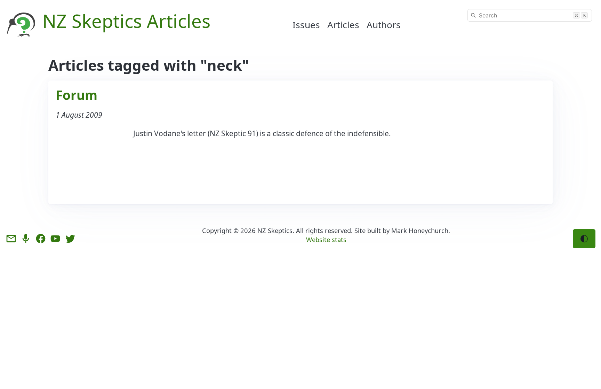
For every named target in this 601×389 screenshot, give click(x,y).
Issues (306, 24)
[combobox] (529, 15)
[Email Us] (11, 238)
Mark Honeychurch (419, 230)
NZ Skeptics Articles (126, 20)
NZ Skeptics (275, 230)
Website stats (326, 239)
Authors (384, 24)
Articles (343, 24)
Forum (76, 95)
